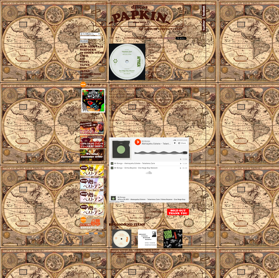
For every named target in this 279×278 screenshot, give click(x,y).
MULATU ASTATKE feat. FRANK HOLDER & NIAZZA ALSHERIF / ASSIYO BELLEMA (122, 253)
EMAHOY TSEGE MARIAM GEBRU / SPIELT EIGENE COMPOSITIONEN (147, 252)
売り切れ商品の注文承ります (92, 162)
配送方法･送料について (148, 269)
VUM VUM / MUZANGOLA (173, 250)
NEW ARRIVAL (91, 47)
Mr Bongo (112, 203)
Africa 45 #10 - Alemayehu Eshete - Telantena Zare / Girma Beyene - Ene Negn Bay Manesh (148, 203)
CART (178, 29)
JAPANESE (90, 71)
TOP (111, 38)
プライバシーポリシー (166, 269)
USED (90, 56)
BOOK (84, 77)
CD (82, 59)
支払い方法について (132, 269)
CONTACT (167, 29)
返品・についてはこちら (164, 218)
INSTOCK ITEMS (92, 53)
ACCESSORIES (90, 74)
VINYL (85, 62)
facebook (204, 10)
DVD (83, 68)
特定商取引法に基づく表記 (114, 269)
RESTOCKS (90, 50)
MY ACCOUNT (149, 29)
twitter (204, 25)
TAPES (85, 65)
